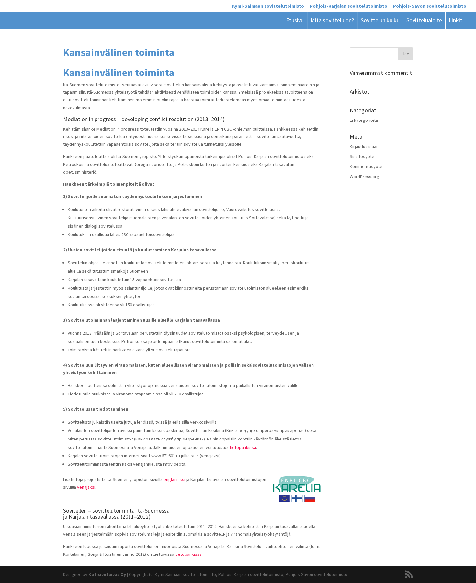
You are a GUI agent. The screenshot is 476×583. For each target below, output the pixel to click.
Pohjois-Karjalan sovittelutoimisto (348, 6)
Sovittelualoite (424, 20)
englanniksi (174, 479)
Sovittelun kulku (380, 20)
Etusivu (295, 20)
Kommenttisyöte (366, 166)
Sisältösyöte (362, 156)
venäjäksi (86, 487)
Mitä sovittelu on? (332, 20)
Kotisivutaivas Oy (107, 574)
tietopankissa (243, 447)
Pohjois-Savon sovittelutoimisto (429, 6)
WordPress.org (364, 176)
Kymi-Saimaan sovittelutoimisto (268, 6)
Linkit (455, 20)
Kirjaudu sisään (364, 146)
